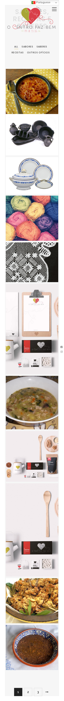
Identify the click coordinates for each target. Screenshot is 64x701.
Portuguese (42, 2)
